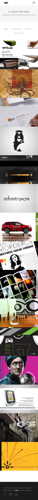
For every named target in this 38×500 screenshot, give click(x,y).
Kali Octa (19, 88)
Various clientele (19, 202)
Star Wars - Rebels (19, 432)
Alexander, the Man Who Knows (19, 374)
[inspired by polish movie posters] (19, 248)
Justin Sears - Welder (19, 460)
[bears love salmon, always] (19, 134)
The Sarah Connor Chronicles (19, 260)
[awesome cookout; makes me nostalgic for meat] (19, 363)
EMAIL (17, 490)
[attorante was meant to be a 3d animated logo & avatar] (19, 306)
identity (29, 29)
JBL (19, 403)
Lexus (19, 288)
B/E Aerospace (19, 59)
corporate (16, 29)
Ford (19, 231)
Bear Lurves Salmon (19, 145)
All (6, 29)
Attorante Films (19, 317)
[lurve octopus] (19, 76)
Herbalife (19, 346)
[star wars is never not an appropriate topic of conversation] (19, 420)
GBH (19, 116)
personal (19, 33)
